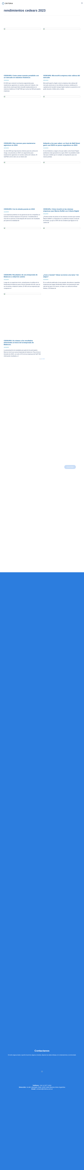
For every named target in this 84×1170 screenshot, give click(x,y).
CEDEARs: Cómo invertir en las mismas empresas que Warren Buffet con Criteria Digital (61, 210)
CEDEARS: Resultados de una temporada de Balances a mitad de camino (20, 276)
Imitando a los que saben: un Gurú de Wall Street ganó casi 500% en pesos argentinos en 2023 (61, 144)
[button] (81, 3)
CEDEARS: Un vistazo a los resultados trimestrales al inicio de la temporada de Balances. (19, 342)
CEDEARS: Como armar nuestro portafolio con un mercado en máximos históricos (21, 76)
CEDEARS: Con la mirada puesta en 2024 (19, 209)
